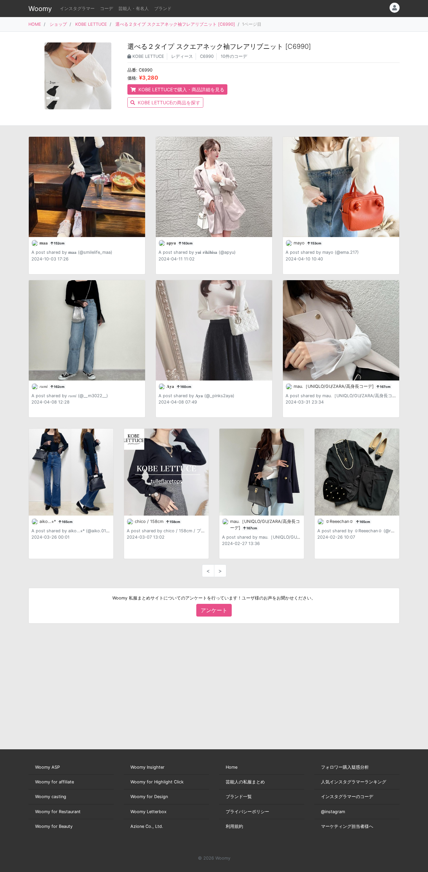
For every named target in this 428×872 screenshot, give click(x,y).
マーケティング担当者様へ (347, 826)
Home (231, 767)
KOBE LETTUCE (91, 24)
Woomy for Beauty (54, 826)
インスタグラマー (77, 8)
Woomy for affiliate (54, 781)
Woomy (40, 9)
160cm (185, 387)
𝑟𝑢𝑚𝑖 (44, 386)
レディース (182, 56)
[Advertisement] (214, 686)
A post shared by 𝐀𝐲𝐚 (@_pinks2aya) (196, 395)
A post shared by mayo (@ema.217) (322, 252)
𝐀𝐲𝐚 (171, 386)
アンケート (214, 610)
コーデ (106, 8)
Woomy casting (50, 796)
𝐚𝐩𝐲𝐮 (172, 242)
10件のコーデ (234, 56)
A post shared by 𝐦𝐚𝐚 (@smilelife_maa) (71, 252)
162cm (59, 387)
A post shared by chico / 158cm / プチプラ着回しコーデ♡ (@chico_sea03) (203, 530)
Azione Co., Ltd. (146, 826)
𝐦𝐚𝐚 (44, 242)
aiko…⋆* (48, 521)
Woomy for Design (149, 796)
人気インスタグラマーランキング (353, 781)
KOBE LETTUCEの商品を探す (168, 102)
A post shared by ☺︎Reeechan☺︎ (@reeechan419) (367, 530)
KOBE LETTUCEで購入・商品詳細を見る (180, 89)
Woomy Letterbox (148, 811)
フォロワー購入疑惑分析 (345, 767)
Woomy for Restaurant (58, 811)
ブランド (163, 8)
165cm (67, 522)
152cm (59, 243)
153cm (315, 243)
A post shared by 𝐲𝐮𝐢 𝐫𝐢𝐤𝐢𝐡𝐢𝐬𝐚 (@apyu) (197, 252)
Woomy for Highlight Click (157, 781)
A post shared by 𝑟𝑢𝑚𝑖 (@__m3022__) (69, 395)
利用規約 (234, 826)
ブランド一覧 (239, 796)
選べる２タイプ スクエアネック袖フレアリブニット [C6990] (175, 24)
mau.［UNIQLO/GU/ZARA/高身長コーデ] (334, 386)
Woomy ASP (47, 767)
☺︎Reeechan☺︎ (340, 521)
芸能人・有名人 (133, 8)
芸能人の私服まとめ (245, 781)
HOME (34, 24)
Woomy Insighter (147, 767)
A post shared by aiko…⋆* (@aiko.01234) (73, 530)
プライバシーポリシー (247, 811)
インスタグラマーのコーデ (347, 796)
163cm (187, 243)
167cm (385, 387)
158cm (174, 522)
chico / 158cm (150, 521)
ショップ (58, 24)
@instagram (333, 811)
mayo (300, 242)
